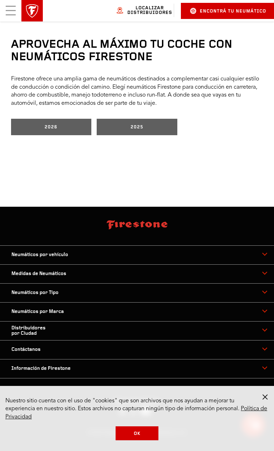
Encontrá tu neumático (233, 11)
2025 (137, 127)
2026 (51, 127)
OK (137, 433)
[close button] (265, 397)
